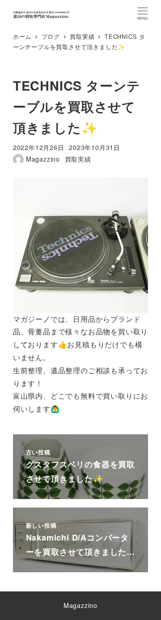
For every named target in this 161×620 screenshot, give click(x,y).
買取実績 (78, 158)
